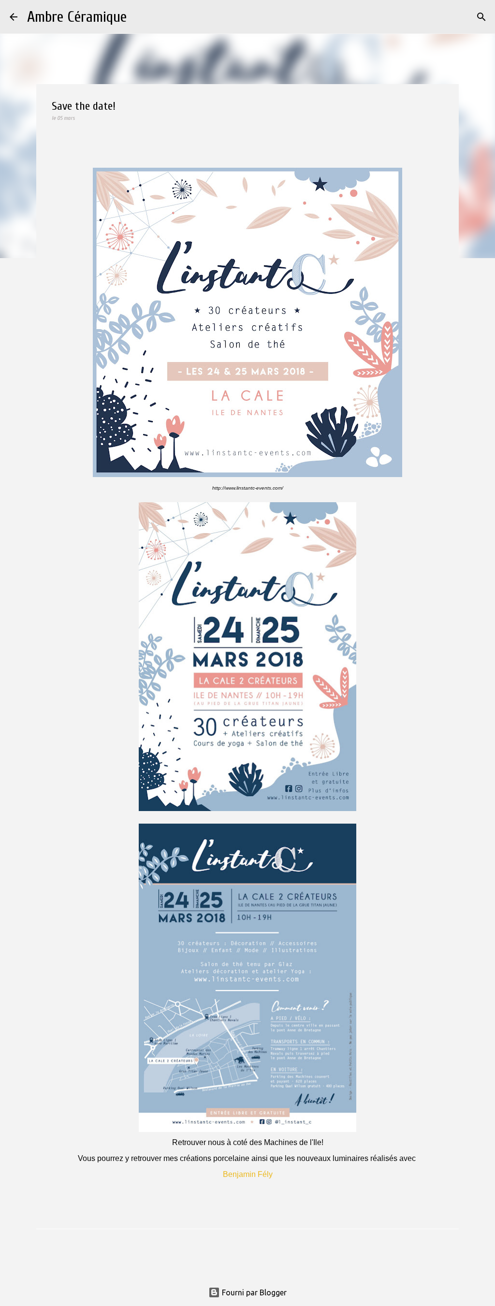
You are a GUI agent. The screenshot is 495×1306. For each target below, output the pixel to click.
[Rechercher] (140, 17)
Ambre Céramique (77, 17)
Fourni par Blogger (253, 1292)
